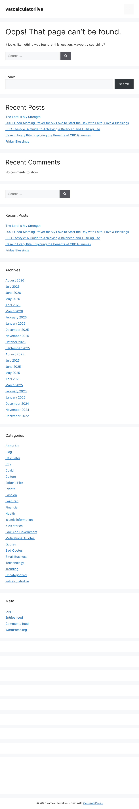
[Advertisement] (71, 774)
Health (10, 513)
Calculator (12, 458)
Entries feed (14, 617)
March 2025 (14, 385)
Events (10, 489)
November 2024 (17, 410)
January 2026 (15, 323)
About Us (12, 446)
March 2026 (14, 311)
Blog (8, 452)
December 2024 (17, 403)
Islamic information (19, 520)
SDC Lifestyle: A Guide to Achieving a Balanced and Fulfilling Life (52, 129)
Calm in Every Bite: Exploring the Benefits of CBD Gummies (48, 135)
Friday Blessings (17, 141)
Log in (9, 611)
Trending (11, 569)
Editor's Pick (14, 483)
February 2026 (16, 317)
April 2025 (12, 379)
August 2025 (14, 354)
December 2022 (17, 416)
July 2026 (12, 286)
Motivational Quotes (20, 538)
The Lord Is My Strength (23, 117)
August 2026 (14, 280)
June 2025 (13, 366)
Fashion (11, 495)
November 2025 (17, 336)
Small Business (16, 556)
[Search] (65, 56)
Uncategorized (16, 575)
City (8, 464)
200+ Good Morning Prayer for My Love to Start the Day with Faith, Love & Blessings (67, 123)
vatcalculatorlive (24, 9)
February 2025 (16, 391)
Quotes (10, 544)
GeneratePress (93, 803)
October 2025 (15, 342)
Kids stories (14, 526)
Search (10, 77)
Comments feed (17, 623)
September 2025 (17, 348)
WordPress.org (16, 630)
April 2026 (12, 305)
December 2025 (17, 329)
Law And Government (21, 532)
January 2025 (15, 397)
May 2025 (12, 373)
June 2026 (13, 293)
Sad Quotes (14, 550)
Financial (11, 507)
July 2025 (12, 360)
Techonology (14, 563)
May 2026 (12, 299)
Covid (9, 470)
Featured (11, 501)
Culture (10, 476)
